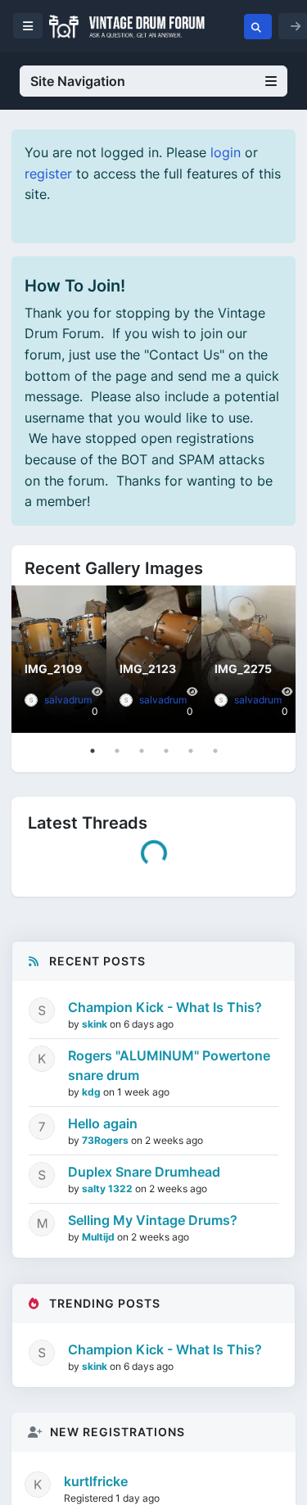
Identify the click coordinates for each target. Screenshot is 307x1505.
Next (279, 659)
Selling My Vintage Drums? (122, 1096)
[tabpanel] (58, 659)
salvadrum (68, 700)
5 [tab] (191, 751)
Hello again (103, 1457)
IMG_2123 (148, 669)
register (48, 173)
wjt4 (51, 999)
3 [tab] (141, 751)
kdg (92, 1425)
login (225, 152)
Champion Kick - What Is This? (135, 897)
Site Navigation (77, 81)
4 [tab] (166, 751)
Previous (27, 659)
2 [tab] (117, 751)
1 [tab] (92, 751)
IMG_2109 (53, 669)
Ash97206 (68, 1197)
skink (54, 919)
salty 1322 (68, 1058)
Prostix (58, 1118)
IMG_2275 (243, 669)
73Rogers (106, 1473)
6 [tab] (215, 751)
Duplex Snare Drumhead (114, 1036)
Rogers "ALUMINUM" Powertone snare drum (169, 1399)
